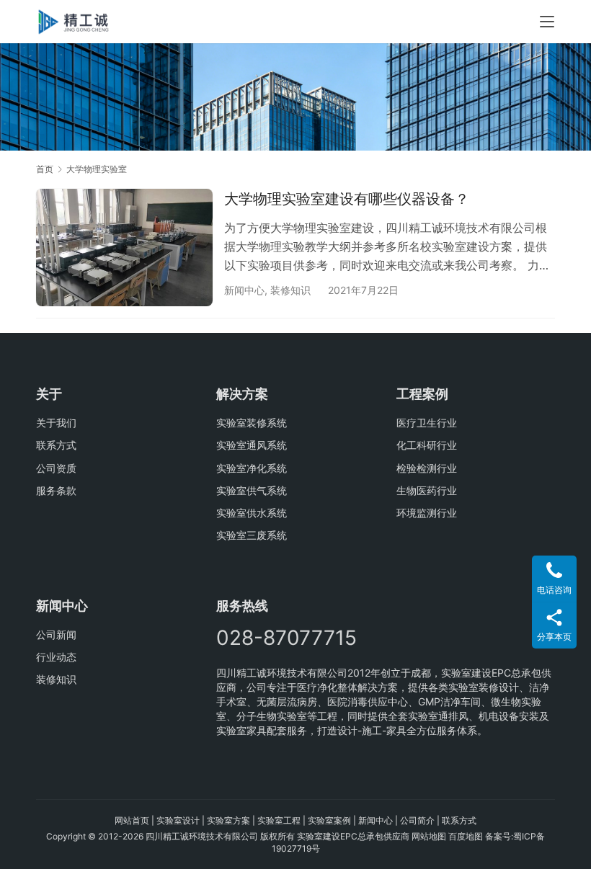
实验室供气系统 (251, 490)
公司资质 (56, 468)
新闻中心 (244, 290)
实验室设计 (178, 820)
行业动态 (56, 657)
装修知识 (290, 290)
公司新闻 (56, 634)
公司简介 (417, 820)
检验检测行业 (426, 468)
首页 (44, 169)
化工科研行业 (426, 445)
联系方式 (56, 445)
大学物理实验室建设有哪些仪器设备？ (346, 199)
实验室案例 (329, 820)
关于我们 (56, 422)
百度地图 (465, 836)
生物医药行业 (426, 490)
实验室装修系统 (251, 422)
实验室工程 (279, 820)
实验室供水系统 (251, 513)
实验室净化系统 (251, 468)
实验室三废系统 (251, 535)
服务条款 (56, 490)
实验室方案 (228, 820)
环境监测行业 (426, 513)
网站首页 (132, 820)
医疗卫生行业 (426, 422)
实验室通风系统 (251, 445)
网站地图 (429, 836)
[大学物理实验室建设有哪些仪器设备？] (124, 247)
